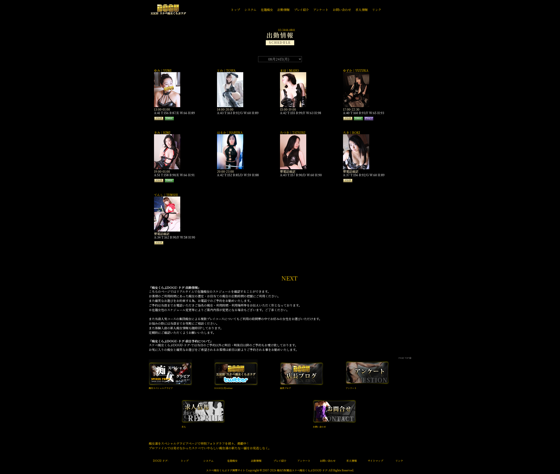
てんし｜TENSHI (166, 195)
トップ (185, 460)
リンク (399, 460)
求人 (184, 426)
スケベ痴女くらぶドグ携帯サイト (225, 470)
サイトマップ (375, 460)
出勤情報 (256, 460)
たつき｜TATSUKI (292, 132)
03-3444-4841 (286, 30)
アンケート (351, 388)
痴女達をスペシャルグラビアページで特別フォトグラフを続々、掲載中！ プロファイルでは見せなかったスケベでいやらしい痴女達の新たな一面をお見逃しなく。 (210, 445)
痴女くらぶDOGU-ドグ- (314, 470)
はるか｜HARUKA (230, 132)
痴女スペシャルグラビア (161, 388)
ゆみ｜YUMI (163, 70)
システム (208, 460)
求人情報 (351, 460)
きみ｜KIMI (162, 132)
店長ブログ (285, 388)
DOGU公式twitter (223, 388)
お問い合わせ (319, 426)
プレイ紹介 (279, 460)
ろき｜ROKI (351, 132)
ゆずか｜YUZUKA (355, 70)
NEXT (289, 278)
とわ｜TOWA (226, 70)
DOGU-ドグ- (160, 460)
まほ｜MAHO (289, 70)
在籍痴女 (232, 460)
